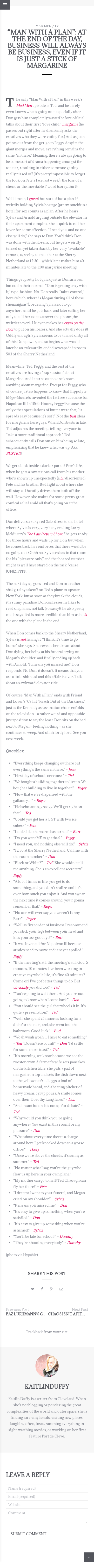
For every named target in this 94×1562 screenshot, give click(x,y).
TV (56, 26)
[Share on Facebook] (42, 1289)
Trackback (34, 1332)
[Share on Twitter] (32, 1289)
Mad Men (43, 26)
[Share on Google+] (51, 1289)
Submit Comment (29, 1534)
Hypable (30, 1255)
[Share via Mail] (61, 1289)
